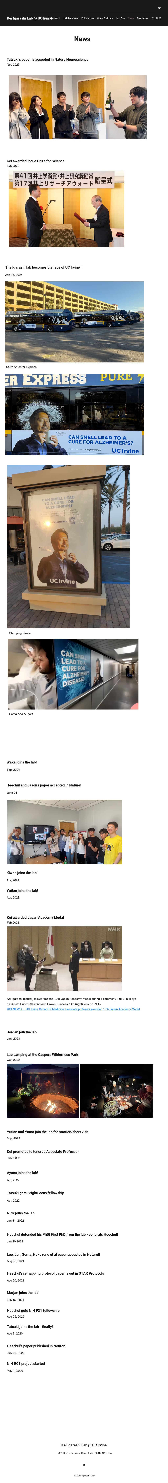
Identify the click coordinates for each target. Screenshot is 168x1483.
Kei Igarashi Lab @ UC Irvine (84, 1445)
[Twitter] (159, 8)
